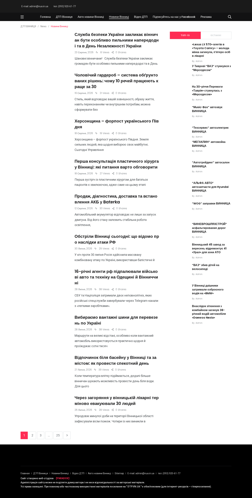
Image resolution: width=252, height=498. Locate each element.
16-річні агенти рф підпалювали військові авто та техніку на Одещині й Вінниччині (116, 277)
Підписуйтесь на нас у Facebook (174, 17)
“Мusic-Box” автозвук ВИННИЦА (207, 109)
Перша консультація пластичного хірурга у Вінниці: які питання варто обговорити (117, 164)
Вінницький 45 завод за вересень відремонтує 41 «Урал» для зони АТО (209, 248)
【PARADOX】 (63, 478)
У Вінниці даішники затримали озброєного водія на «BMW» (208, 289)
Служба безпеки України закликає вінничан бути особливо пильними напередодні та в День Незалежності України (117, 40)
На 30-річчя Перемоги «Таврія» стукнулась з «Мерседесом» (207, 90)
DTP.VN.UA (134, 486)
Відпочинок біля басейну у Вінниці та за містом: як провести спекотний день (115, 360)
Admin (199, 61)
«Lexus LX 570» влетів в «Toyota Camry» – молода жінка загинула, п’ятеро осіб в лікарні (211, 50)
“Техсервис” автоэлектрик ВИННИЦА (210, 130)
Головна (45, 17)
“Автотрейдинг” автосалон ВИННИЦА (211, 164)
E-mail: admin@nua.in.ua (34, 6)
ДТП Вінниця (64, 17)
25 (58, 435)
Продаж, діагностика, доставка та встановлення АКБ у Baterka (116, 199)
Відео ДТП (141, 17)
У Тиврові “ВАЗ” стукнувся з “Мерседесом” (211, 68)
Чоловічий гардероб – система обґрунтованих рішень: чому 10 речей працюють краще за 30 (116, 80)
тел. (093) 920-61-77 (64, 6)
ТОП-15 (185, 35)
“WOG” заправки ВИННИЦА (211, 203)
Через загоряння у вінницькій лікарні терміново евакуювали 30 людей (117, 400)
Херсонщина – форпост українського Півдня (117, 124)
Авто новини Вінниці (91, 17)
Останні (216, 35)
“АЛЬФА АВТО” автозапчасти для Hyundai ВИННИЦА (210, 187)
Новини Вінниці (119, 17)
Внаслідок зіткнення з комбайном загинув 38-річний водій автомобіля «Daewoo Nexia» (209, 312)
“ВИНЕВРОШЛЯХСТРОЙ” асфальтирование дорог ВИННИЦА (209, 228)
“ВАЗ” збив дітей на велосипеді (205, 267)
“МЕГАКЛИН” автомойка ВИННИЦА (208, 144)
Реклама (206, 17)
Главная (25, 473)
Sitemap (119, 473)
